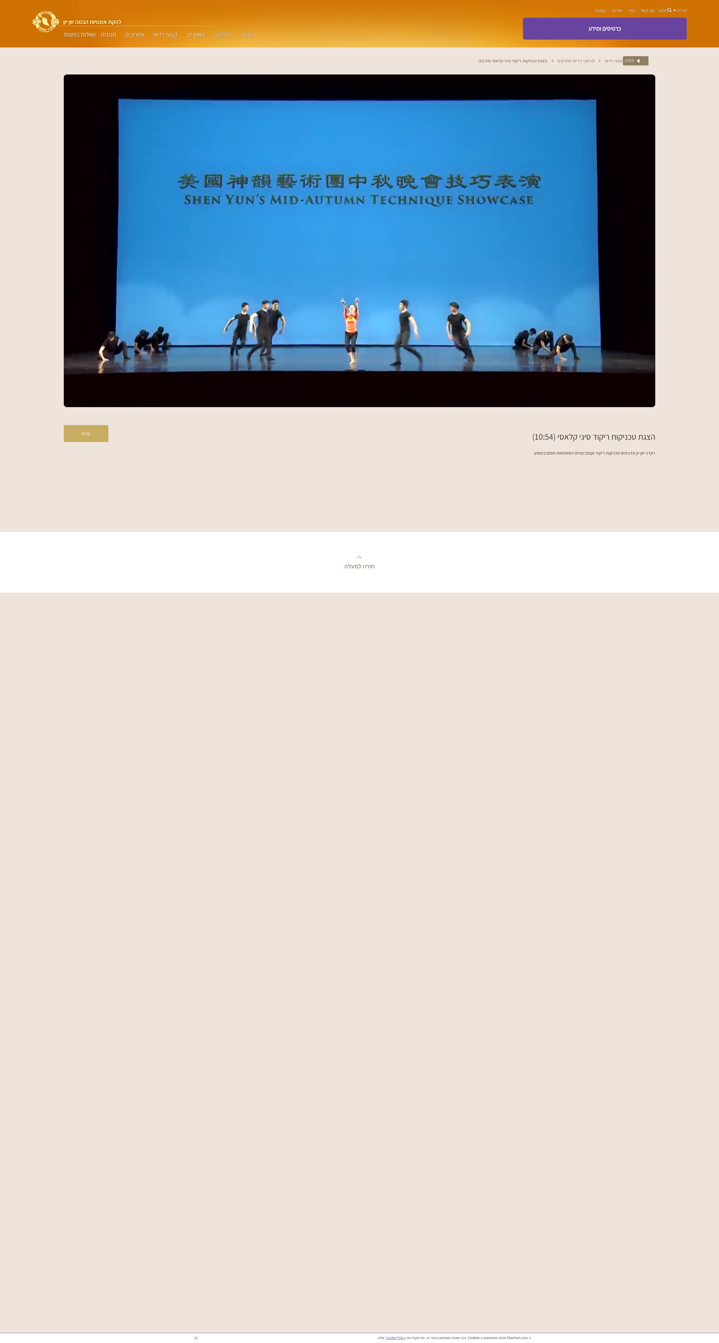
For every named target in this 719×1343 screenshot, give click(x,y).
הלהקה (223, 34)
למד (631, 10)
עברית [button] (681, 10)
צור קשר (647, 10)
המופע (248, 34)
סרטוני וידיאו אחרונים (576, 61)
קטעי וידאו (165, 34)
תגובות (108, 34)
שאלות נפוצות (80, 34)
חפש (663, 10)
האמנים (196, 34)
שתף (86, 433)
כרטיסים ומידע (605, 28)
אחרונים (134, 34)
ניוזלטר (617, 10)
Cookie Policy (396, 1337)
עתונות (600, 10)
